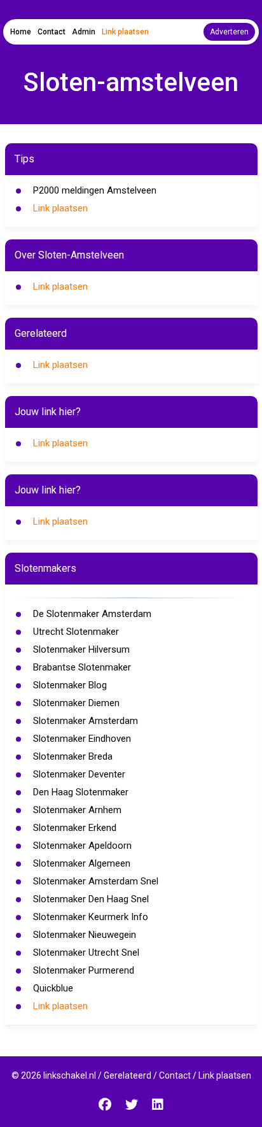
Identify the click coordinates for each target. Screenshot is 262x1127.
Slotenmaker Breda (73, 756)
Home (20, 31)
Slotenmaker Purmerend (83, 970)
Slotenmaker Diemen (76, 703)
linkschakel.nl (69, 1075)
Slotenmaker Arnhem (77, 810)
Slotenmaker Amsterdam (85, 721)
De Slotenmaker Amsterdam (92, 614)
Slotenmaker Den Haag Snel (91, 899)
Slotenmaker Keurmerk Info (90, 917)
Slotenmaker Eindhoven (82, 738)
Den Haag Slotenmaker (80, 792)
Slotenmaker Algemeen (81, 863)
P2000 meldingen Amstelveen (94, 190)
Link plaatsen (125, 31)
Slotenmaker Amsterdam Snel (95, 881)
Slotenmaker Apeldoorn (82, 845)
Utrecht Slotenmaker (76, 631)
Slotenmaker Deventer (79, 774)
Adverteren (229, 31)
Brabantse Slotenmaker (82, 667)
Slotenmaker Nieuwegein (84, 934)
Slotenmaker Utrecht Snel (86, 952)
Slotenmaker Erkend (74, 827)
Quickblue (53, 988)
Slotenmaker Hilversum (81, 649)
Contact (52, 31)
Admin (83, 31)
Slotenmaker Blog (70, 685)
